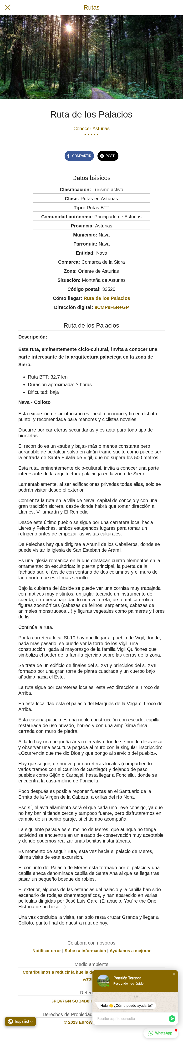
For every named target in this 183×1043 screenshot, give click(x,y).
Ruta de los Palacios (107, 298)
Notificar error (46, 950)
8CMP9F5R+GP (112, 307)
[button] (174, 974)
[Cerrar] (7, 7)
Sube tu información (85, 950)
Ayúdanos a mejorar (130, 950)
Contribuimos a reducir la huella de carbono (67, 972)
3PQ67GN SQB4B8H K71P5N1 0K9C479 (91, 1001)
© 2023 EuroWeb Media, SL (91, 1022)
